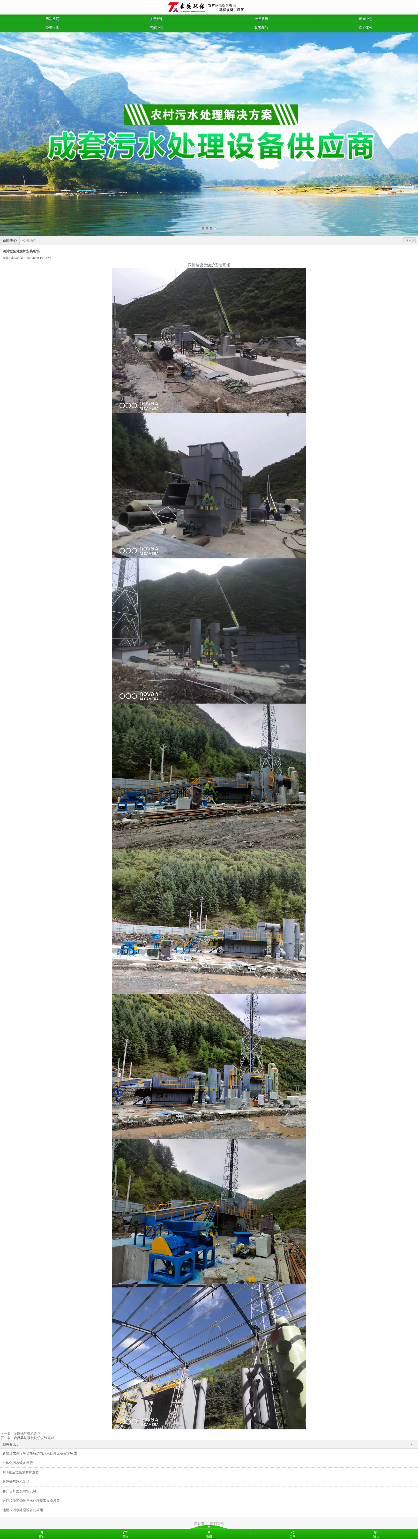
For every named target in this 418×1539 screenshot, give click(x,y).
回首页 (199, 1524)
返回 (408, 240)
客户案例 (366, 28)
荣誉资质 (52, 28)
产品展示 (261, 19)
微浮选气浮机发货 (27, 1434)
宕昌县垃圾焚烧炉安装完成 (34, 1438)
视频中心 (157, 28)
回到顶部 (217, 1524)
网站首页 (52, 19)
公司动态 (29, 240)
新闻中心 (366, 19)
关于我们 (157, 19)
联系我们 (261, 28)
